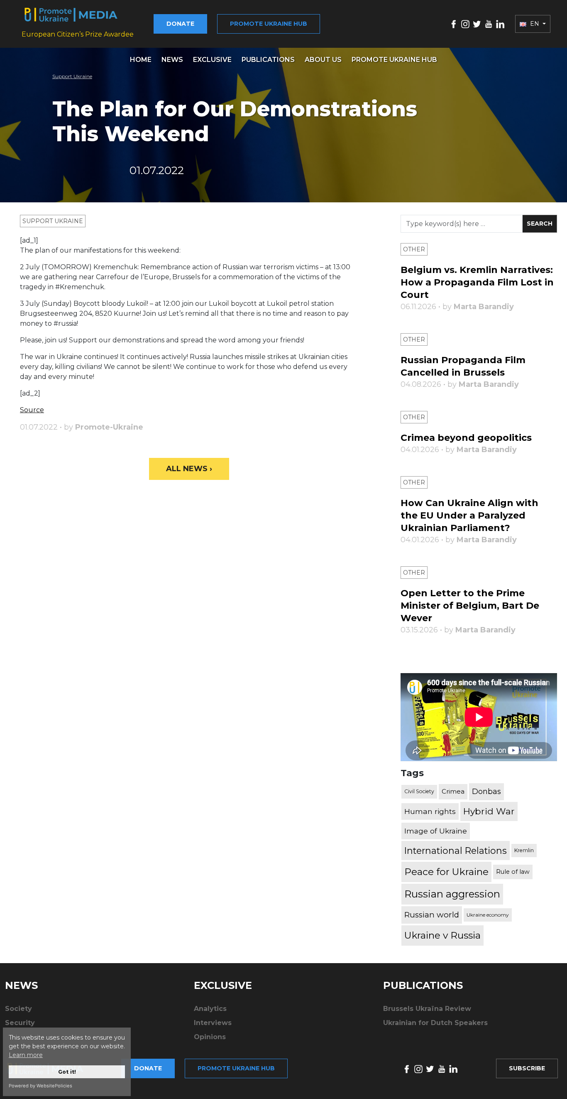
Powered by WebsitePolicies (40, 1086)
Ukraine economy (488, 915)
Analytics (210, 1009)
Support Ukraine (72, 76)
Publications (268, 60)
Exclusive (212, 60)
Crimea (453, 791)
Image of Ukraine (435, 830)
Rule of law (513, 871)
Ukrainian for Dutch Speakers (435, 1023)
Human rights (430, 811)
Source (32, 410)
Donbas (486, 791)
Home (141, 60)
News (172, 60)
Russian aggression (452, 894)
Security (20, 1023)
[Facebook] (454, 23)
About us (323, 60)
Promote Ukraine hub (268, 23)
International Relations (455, 850)
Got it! (67, 1072)
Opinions (210, 1037)
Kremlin (524, 850)
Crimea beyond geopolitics (466, 437)
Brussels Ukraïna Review (427, 1009)
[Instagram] (465, 23)
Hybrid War (489, 811)
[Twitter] (477, 23)
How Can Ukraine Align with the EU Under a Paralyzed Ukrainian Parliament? (469, 515)
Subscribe (527, 1068)
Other (414, 249)
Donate (180, 23)
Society (18, 1009)
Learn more (26, 1055)
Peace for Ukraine (446, 872)
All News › (189, 468)
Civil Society (419, 791)
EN (534, 23)
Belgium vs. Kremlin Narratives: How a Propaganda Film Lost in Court (477, 282)
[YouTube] (488, 23)
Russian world (431, 915)
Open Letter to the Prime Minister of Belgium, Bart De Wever (470, 606)
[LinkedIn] (500, 23)
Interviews (213, 1023)
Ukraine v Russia (442, 935)
